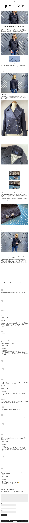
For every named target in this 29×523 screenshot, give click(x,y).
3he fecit (4, 320)
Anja (3, 434)
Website (2, 510)
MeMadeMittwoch (21, 265)
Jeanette (4, 399)
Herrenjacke (18, 70)
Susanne (4, 468)
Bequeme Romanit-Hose (24, 282)
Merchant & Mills (13, 30)
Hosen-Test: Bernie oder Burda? (6, 282)
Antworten (6, 317)
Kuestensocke (5, 415)
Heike (4, 290)
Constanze (4, 331)
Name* (2, 503)
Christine (4, 310)
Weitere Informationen (23, 520)
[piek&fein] (14, 7)
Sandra (4, 379)
